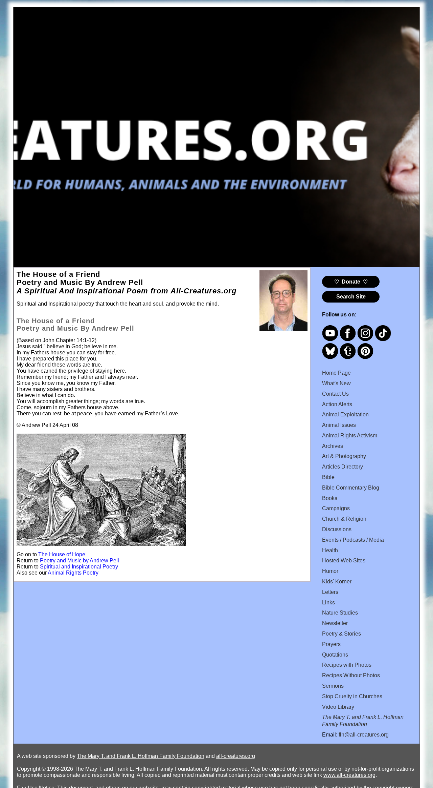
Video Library (338, 707)
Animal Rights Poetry (73, 573)
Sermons (333, 686)
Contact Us (335, 394)
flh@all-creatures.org (364, 735)
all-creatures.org (235, 756)
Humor (330, 571)
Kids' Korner (336, 581)
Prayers (331, 644)
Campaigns (336, 508)
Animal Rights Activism (349, 435)
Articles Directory (342, 467)
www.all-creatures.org (349, 775)
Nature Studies (340, 613)
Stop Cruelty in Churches (352, 696)
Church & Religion (344, 519)
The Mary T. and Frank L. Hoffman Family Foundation (140, 756)
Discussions (336, 529)
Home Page (336, 373)
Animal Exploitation (345, 414)
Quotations (335, 655)
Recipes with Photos (346, 665)
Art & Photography (344, 456)
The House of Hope (61, 554)
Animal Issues (339, 425)
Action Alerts (337, 404)
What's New (336, 383)
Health (330, 550)
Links (328, 602)
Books (329, 498)
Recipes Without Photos (351, 675)
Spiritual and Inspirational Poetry (79, 566)
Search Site (351, 296)
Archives (332, 446)
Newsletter (335, 623)
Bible (328, 477)
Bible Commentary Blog (350, 488)
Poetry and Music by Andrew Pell (79, 560)
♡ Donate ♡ (351, 282)
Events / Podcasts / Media (353, 540)
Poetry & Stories (341, 634)
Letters (330, 592)
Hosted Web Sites (343, 560)
